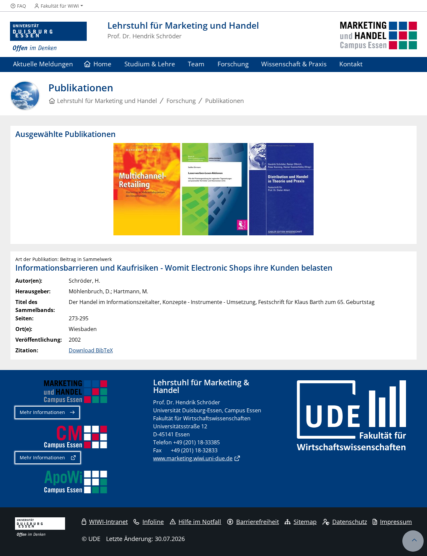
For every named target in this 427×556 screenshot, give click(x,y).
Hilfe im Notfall (199, 522)
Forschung (233, 63)
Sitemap (305, 522)
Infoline (153, 522)
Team (196, 63)
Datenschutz (349, 522)
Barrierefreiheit (257, 522)
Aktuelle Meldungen (43, 63)
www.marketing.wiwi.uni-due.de (193, 458)
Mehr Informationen (42, 412)
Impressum (396, 522)
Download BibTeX (91, 350)
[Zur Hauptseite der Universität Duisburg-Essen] (48, 37)
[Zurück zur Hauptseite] (378, 37)
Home (102, 63)
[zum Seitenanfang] (413, 541)
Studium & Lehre (149, 63)
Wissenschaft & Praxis (294, 63)
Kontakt (351, 63)
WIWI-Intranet (108, 522)
